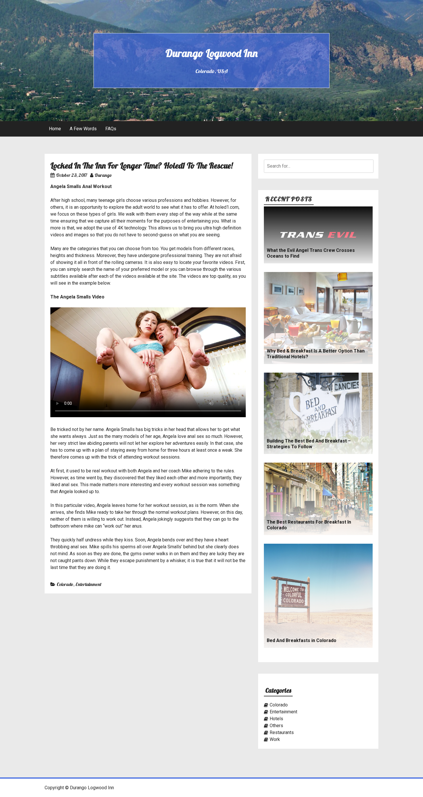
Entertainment (88, 584)
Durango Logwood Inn (211, 53)
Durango (103, 175)
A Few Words (83, 128)
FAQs (110, 128)
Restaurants (282, 732)
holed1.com (227, 207)
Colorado (65, 584)
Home (55, 128)
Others (276, 725)
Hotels (276, 718)
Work (275, 739)
